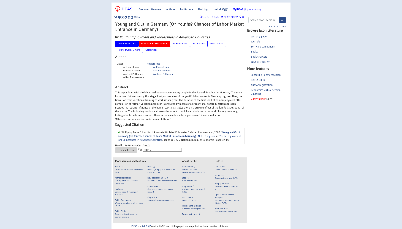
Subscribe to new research (266, 74)
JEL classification (260, 61)
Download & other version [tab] (154, 43)
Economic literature (150, 9)
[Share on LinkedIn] (132, 17)
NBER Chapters (206, 136)
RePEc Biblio (258, 79)
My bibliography (230, 17)
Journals (255, 41)
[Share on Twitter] (122, 17)
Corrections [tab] (151, 50)
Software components (263, 46)
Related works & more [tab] (129, 50)
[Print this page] (138, 17)
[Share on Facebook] (126, 17)
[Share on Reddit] (129, 17)
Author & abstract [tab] (127, 43)
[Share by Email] (135, 17)
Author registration (262, 85)
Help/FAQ (219, 9)
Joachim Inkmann (162, 70)
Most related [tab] (216, 43)
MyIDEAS (247, 9)
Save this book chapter (210, 17)
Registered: (153, 63)
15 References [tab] (180, 43)
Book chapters (259, 56)
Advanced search (277, 26)
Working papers (260, 36)
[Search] (282, 20)
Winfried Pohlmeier (163, 74)
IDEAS (134, 226)
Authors (170, 9)
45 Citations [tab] (199, 43)
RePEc (144, 226)
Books (254, 51)
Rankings (203, 9)
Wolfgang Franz (161, 67)
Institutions (186, 9)
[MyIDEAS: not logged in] (241, 16)
